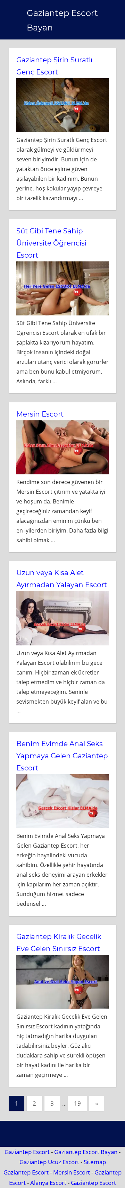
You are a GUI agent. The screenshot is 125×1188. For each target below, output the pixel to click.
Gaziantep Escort (27, 1152)
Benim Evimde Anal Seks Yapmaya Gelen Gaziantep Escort (62, 756)
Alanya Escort (48, 1183)
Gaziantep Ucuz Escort (49, 1162)
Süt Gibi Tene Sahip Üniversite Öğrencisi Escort (51, 243)
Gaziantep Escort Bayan (85, 1152)
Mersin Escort (40, 414)
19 (77, 1103)
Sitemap (95, 1162)
